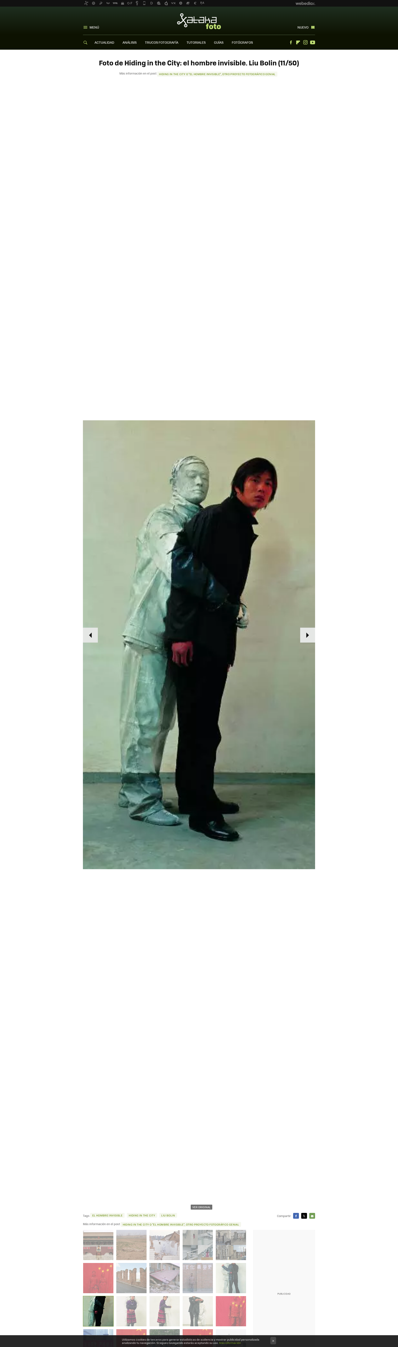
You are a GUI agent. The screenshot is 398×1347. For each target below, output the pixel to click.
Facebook (290, 42)
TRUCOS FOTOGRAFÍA (161, 42)
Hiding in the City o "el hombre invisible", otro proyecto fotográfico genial (217, 74)
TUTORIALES (196, 42)
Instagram (305, 42)
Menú (94, 27)
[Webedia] (305, 3)
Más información (230, 1343)
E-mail (312, 1216)
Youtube (312, 42)
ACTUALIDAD (104, 42)
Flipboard (298, 42)
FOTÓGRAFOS (242, 42)
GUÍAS (218, 42)
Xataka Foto (199, 21)
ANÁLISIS (130, 42)
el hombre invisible (107, 1215)
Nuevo (302, 27)
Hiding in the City (142, 1215)
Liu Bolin (168, 1215)
